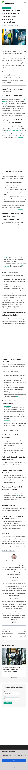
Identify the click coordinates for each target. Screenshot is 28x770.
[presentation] (14, 656)
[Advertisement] (14, 154)
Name (5, 691)
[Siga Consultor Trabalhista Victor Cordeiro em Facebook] (13, 622)
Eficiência (6, 258)
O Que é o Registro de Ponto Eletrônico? (12, 74)
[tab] (11, 677)
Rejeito (14, 767)
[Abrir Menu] (24, 2)
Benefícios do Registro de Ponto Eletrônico (12, 75)
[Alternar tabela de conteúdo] (23, 72)
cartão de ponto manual (7, 105)
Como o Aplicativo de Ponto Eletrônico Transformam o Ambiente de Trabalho (12, 669)
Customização (14, 764)
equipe (17, 396)
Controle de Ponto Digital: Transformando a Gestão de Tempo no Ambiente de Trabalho (7, 633)
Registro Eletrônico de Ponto (14, 130)
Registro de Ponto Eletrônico (8, 550)
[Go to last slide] (4, 662)
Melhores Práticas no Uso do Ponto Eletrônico (13, 80)
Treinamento (7, 420)
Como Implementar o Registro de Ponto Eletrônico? (11, 78)
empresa (20, 209)
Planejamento (7, 406)
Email (5, 696)
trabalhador (21, 137)
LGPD (17, 495)
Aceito (14, 760)
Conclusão (5, 84)
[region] (14, 760)
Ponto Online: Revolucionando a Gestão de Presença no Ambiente (21, 633)
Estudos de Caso (7, 82)
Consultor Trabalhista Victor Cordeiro (10, 25)
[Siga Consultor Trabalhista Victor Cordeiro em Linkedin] (15, 622)
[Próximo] (24, 662)
